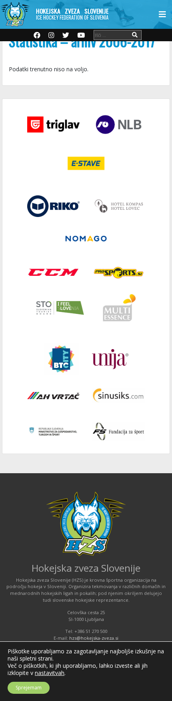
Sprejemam (29, 687)
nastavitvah (49, 673)
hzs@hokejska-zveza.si (93, 638)
